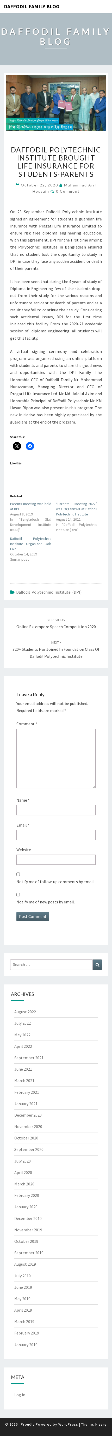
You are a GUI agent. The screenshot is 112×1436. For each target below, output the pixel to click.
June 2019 (23, 1287)
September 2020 (28, 1149)
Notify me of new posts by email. (45, 901)
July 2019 (22, 1275)
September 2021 (28, 1057)
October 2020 (26, 1137)
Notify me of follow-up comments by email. (55, 881)
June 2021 (23, 1069)
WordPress (68, 1424)
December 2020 (28, 1115)
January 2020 (26, 1206)
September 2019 (28, 1252)
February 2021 (26, 1092)
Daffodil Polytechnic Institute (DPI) (49, 592)
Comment (26, 723)
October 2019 (26, 1241)
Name (23, 800)
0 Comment (68, 191)
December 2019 (28, 1218)
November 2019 (28, 1229)
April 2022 (23, 1046)
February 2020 (26, 1195)
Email (22, 825)
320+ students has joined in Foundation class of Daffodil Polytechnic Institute (56, 649)
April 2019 (23, 1310)
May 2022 (22, 1034)
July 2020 (22, 1161)
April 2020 (23, 1172)
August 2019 (25, 1264)
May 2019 (22, 1298)
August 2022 (25, 1011)
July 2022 (22, 1023)
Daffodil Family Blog (31, 6)
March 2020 (24, 1183)
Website (23, 849)
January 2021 (26, 1103)
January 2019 (26, 1344)
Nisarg (101, 1424)
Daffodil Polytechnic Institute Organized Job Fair (30, 543)
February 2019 (26, 1333)
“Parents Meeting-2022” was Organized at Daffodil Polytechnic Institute (76, 508)
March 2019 (24, 1321)
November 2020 (28, 1126)
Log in (19, 1394)
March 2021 (24, 1080)
